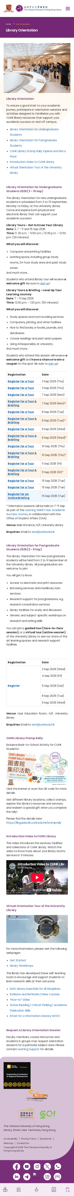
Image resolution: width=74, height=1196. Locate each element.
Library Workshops (21, 966)
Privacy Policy (28, 1138)
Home (8, 24)
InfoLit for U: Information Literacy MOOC (35, 1016)
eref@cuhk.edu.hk (43, 532)
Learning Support (23, 24)
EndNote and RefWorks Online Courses (35, 994)
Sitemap (8, 1143)
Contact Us (23, 1143)
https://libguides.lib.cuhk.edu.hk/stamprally (33, 823)
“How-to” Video (20, 1000)
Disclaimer (46, 1138)
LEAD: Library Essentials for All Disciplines (35, 989)
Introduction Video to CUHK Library (32, 162)
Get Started (18, 960)
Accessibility (10, 1138)
